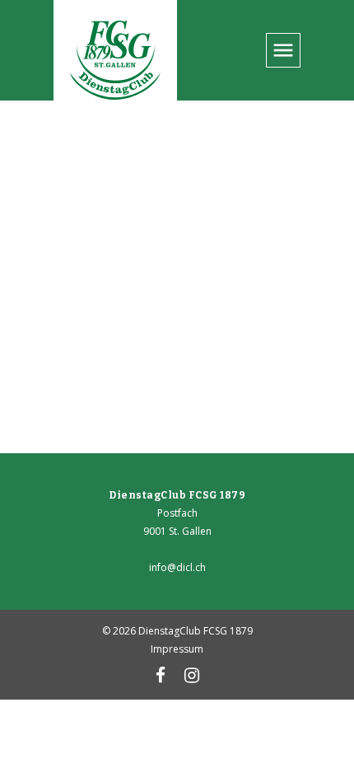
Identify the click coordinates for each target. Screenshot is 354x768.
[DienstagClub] (115, 62)
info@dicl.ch (177, 567)
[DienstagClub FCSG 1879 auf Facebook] (160, 678)
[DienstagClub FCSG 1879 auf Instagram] (191, 678)
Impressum (177, 649)
